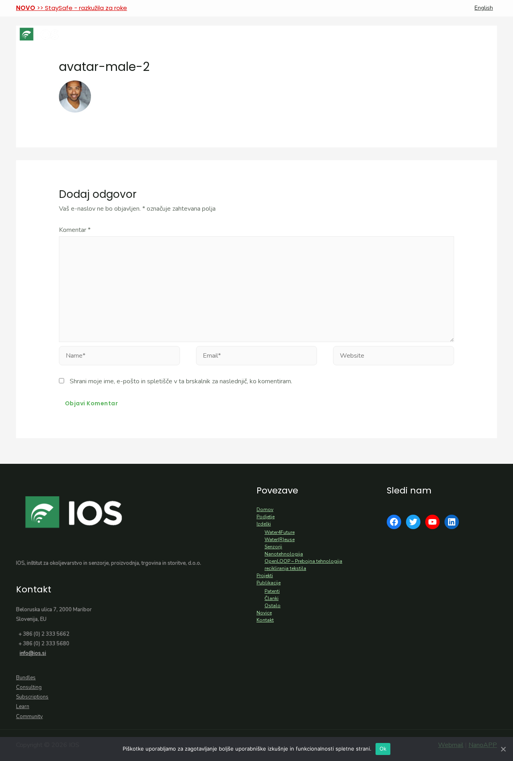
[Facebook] (394, 522)
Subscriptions (32, 697)
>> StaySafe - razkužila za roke (71, 8)
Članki (272, 598)
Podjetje (265, 516)
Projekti (264, 575)
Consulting (29, 687)
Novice (264, 613)
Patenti (272, 591)
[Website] (393, 357)
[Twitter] (413, 522)
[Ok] (503, 749)
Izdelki (263, 524)
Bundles (26, 677)
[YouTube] (432, 522)
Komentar (75, 229)
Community (29, 716)
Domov (264, 509)
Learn (22, 706)
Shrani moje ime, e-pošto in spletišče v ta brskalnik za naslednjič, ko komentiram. (181, 381)
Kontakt (265, 620)
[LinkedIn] (451, 522)
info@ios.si (33, 653)
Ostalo (273, 605)
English (484, 8)
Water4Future (280, 532)
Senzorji (273, 547)
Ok (383, 748)
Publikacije (268, 583)
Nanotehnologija (284, 554)
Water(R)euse (280, 539)
